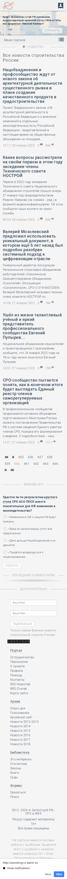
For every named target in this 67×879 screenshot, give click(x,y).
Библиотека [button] (20, 752)
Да (9, 34)
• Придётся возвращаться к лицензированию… (23, 554)
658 (49, 457)
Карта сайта (19, 693)
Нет (10, 29)
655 (21, 457)
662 (36, 463)
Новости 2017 (20, 739)
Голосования (19, 713)
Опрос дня (17, 708)
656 (30, 457)
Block (48, 874)
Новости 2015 (20, 730)
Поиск (14, 797)
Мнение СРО (33, 484)
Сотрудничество (22, 657)
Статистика (18, 764)
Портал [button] (16, 650)
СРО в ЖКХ (33, 813)
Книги (14, 773)
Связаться (18, 792)
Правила (16, 671)
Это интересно (20, 759)
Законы (15, 768)
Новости (35, 47)
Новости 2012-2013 (24, 722)
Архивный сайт (21, 717)
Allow (59, 874)
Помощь (16, 675)
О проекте (17, 666)
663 (45, 463)
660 (17, 463)
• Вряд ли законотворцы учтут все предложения (27, 531)
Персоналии (19, 662)
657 (40, 457)
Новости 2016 (20, 735)
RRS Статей (18, 688)
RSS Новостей (20, 684)
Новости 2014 (20, 726)
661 (26, 463)
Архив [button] (15, 701)
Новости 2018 (20, 744)
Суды (14, 777)
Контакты (17, 679)
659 (7, 463)
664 (55, 463)
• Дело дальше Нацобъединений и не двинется (29, 543)
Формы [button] (16, 785)
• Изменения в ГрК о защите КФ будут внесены (29, 519)
